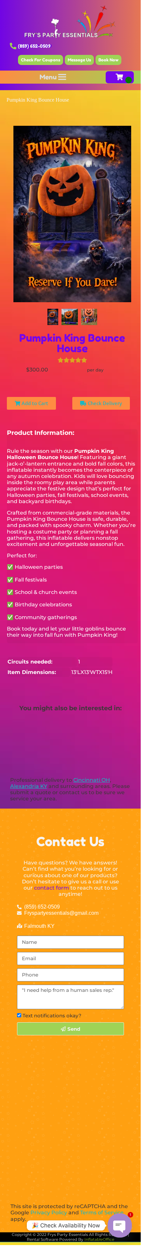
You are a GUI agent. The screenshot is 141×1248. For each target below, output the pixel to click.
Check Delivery (104, 403)
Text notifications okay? (52, 1015)
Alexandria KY (28, 786)
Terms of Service (102, 1212)
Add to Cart (34, 403)
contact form (51, 888)
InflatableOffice (99, 1239)
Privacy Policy (48, 1212)
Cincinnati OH (91, 780)
